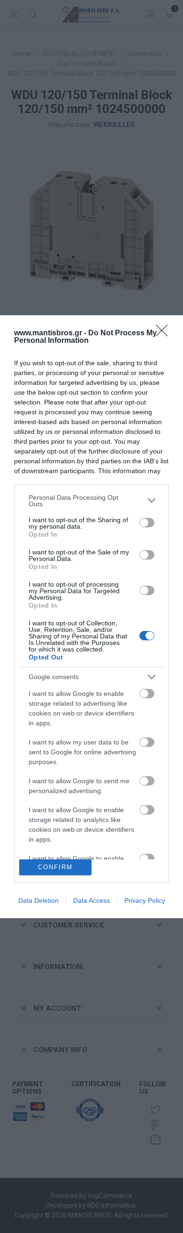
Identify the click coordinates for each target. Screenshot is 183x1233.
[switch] (146, 522)
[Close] (165, 333)
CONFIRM (55, 867)
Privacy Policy (144, 900)
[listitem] (91, 500)
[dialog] (91, 616)
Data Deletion (38, 900)
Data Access (91, 900)
